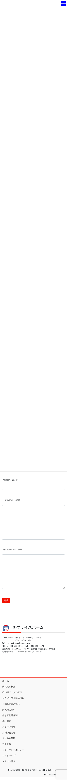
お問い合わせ (8, 732)
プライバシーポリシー (13, 749)
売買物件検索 (8, 686)
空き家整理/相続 (10, 715)
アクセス (6, 744)
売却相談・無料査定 (12, 692)
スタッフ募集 (8, 726)
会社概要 (6, 721)
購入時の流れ (8, 709)
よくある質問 (8, 738)
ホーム (5, 680)
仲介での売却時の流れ (13, 698)
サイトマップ (8, 755)
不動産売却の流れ (11, 704)
